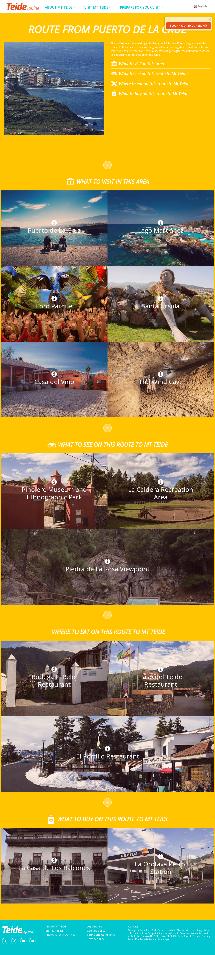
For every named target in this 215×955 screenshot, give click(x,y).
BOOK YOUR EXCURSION (187, 26)
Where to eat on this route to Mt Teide (154, 83)
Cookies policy (96, 931)
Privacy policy (95, 939)
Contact (133, 926)
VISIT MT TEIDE (96, 7)
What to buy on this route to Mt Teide (153, 93)
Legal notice (94, 926)
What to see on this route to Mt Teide (153, 73)
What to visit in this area (141, 63)
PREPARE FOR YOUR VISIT (140, 7)
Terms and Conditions (101, 935)
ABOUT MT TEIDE (58, 7)
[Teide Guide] (18, 929)
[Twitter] (14, 940)
